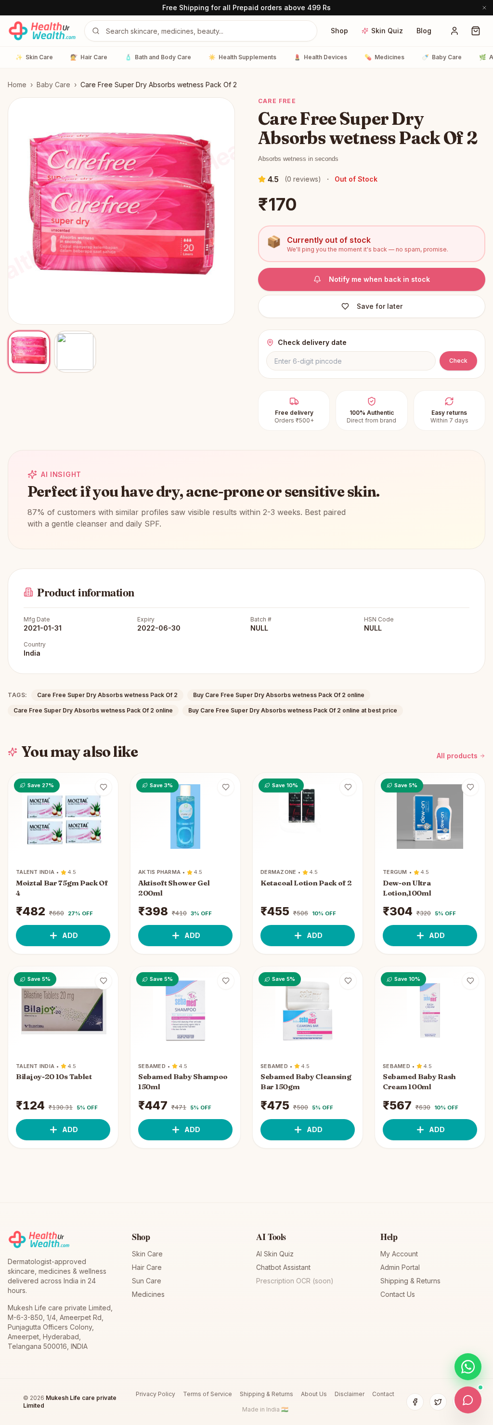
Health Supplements (242, 57)
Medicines (384, 57)
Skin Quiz (387, 30)
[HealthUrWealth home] (42, 30)
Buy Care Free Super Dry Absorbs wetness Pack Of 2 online (278, 695)
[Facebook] (415, 1402)
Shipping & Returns (410, 1281)
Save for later (379, 306)
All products (457, 756)
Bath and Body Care (158, 57)
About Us (314, 1394)
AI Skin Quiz (275, 1254)
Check (458, 360)
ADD (70, 935)
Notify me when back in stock (379, 279)
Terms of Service (207, 1394)
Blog (423, 30)
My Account (399, 1254)
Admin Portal (400, 1267)
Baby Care (442, 57)
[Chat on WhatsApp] (467, 1366)
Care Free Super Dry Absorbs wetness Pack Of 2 (107, 695)
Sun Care (146, 1281)
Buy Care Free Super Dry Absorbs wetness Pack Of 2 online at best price (292, 710)
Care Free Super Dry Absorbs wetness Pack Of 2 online (93, 710)
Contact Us (397, 1294)
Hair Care (88, 57)
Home (17, 84)
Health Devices (320, 57)
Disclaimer (349, 1394)
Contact (383, 1394)
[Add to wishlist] (103, 787)
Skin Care (34, 57)
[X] (438, 1402)
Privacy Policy (155, 1394)
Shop (339, 30)
